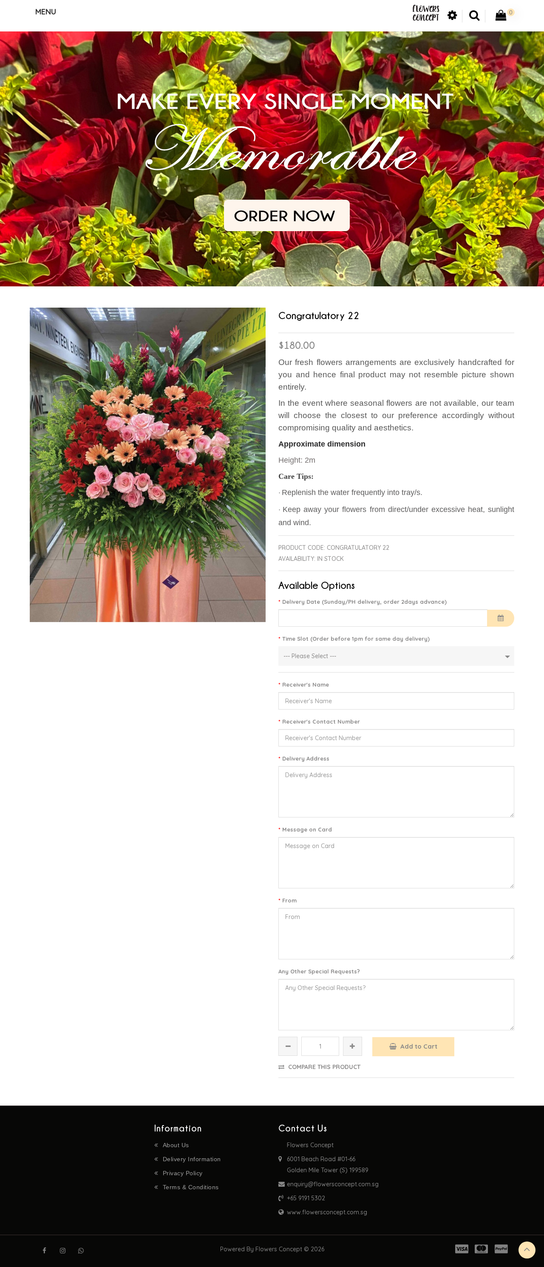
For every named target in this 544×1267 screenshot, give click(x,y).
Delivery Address (305, 758)
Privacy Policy (183, 1173)
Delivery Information (192, 1159)
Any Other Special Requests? (319, 971)
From (289, 900)
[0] (501, 17)
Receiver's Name (305, 684)
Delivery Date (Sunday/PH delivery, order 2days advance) (364, 601)
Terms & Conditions (191, 1187)
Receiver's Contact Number (321, 721)
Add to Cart (418, 1046)
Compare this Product (323, 1067)
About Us (176, 1145)
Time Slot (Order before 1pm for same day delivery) (356, 638)
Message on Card (307, 829)
